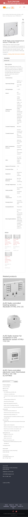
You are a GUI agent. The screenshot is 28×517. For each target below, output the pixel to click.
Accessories (5, 386)
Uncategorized (6, 445)
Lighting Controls (7, 436)
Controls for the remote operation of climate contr (14, 396)
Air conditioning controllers (9, 392)
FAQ (13, 508)
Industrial (5, 420)
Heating (7, 14)
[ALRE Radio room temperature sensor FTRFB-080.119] (8, 237)
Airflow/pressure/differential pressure (12, 441)
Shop (16, 505)
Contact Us (20, 506)
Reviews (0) (6, 60)
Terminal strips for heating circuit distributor (13, 407)
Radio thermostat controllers (15, 14)
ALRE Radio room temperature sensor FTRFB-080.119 (8, 242)
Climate (4, 390)
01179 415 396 (5, 455)
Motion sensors (7, 438)
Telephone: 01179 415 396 (8, 471)
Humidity (5, 443)
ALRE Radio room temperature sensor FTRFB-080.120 (16, 242)
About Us (11, 505)
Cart (21, 505)
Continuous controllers (8, 394)
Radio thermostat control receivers (11, 412)
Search (15, 381)
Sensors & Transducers (8, 440)
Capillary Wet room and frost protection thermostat (14, 421)
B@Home (5, 388)
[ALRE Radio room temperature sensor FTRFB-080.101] (8, 254)
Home (4, 14)
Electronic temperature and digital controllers (13, 426)
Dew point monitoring (8, 401)
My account (13, 506)
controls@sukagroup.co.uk (8, 456)
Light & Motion (6, 432)
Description (7, 58)
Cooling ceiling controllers (9, 399)
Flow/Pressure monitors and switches (11, 428)
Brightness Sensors (8, 434)
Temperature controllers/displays (11, 430)
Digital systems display (8, 424)
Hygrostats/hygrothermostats (10, 403)
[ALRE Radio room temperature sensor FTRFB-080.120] (16, 237)
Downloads (6, 506)
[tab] (14, 58)
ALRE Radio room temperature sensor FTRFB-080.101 (8, 259)
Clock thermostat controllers (9, 410)
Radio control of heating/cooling (10, 405)
